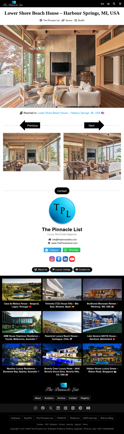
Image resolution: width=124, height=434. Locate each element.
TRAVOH (61, 417)
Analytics (49, 397)
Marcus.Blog (107, 417)
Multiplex (53, 424)
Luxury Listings (62, 269)
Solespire (15, 417)
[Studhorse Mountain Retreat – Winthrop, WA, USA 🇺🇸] (102, 299)
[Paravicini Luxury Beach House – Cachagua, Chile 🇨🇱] (62, 332)
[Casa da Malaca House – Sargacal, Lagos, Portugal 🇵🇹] (21, 299)
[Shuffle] (108, 3)
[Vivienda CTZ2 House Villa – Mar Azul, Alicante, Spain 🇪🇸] (62, 299)
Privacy (62, 424)
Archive (61, 397)
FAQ (46, 424)
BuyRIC (28, 417)
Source (69, 20)
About (38, 397)
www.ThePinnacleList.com (64, 242)
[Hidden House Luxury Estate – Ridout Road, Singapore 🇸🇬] (102, 364)
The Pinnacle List (51, 20)
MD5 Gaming (90, 417)
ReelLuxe (74, 417)
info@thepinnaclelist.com (64, 239)
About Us (42, 269)
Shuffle (81, 20)
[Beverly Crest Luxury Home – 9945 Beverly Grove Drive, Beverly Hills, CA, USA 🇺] (62, 364)
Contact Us (84, 269)
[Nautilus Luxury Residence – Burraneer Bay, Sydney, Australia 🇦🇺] (21, 364)
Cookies (40, 424)
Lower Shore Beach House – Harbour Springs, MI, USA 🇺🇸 (71, 113)
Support (78, 424)
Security (69, 424)
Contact (73, 397)
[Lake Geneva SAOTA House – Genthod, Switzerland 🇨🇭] (102, 332)
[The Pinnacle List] (62, 387)
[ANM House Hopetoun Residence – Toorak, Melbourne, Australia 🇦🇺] (21, 332)
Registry (85, 397)
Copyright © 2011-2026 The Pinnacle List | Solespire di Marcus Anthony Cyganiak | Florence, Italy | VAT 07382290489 (62, 428)
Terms (85, 424)
